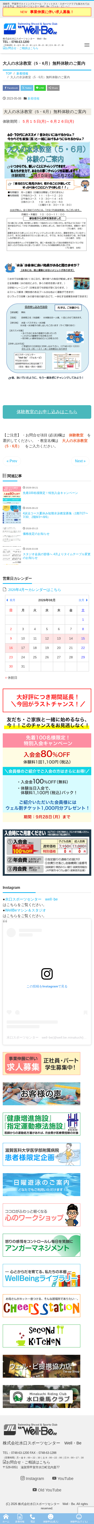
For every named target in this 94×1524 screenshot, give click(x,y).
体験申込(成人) (50, 1521)
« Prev (12, 461)
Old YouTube (49, 1490)
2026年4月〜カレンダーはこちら (34, 589)
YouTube (64, 1478)
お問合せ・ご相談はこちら (21, 48)
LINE (41, 88)
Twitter (28, 88)
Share (54, 88)
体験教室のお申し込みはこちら (47, 411)
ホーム (6, 1521)
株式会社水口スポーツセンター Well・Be (46, 1504)
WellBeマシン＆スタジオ (25, 910)
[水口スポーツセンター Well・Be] (30, 28)
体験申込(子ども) (79, 1521)
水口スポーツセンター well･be (31, 899)
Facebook (12, 88)
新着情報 (33, 98)
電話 (32, 1521)
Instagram (34, 1478)
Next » (80, 461)
